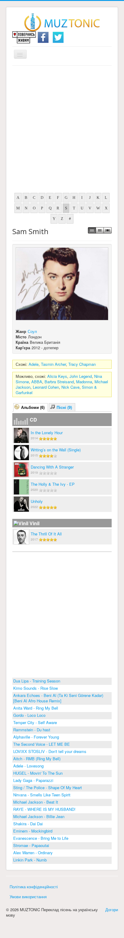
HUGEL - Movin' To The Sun (38, 773)
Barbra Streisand (59, 381)
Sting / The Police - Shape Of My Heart (47, 787)
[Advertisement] (62, 131)
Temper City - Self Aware (35, 722)
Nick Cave (70, 387)
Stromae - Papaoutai (31, 845)
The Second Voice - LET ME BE (41, 744)
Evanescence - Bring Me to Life (40, 838)
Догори (111, 909)
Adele (34, 364)
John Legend (81, 376)
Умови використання (28, 896)
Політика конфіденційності (34, 886)
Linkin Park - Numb (30, 860)
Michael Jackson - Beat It (35, 802)
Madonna (84, 381)
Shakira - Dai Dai (28, 824)
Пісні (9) (64, 407)
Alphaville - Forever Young (36, 737)
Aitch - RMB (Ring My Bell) (36, 758)
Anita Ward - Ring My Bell (35, 708)
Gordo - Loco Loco (29, 715)
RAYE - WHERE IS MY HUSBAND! (44, 809)
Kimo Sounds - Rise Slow (35, 688)
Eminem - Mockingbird (32, 831)
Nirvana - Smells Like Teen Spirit (41, 795)
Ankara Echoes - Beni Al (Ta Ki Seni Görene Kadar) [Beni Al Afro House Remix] (58, 698)
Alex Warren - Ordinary (33, 852)
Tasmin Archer (53, 364)
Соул (32, 331)
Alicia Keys (57, 376)
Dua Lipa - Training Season (36, 681)
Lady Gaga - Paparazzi (33, 780)
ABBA (36, 381)
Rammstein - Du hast (31, 730)
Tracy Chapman (82, 364)
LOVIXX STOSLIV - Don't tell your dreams (49, 751)
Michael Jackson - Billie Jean (38, 816)
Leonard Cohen (46, 387)
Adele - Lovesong (28, 766)
